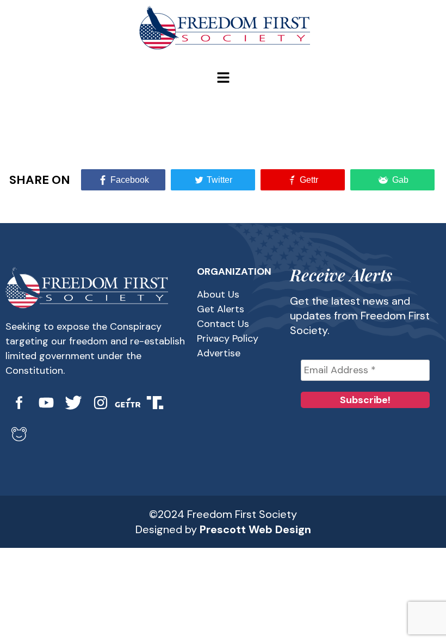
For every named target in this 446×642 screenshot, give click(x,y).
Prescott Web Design (255, 529)
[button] (223, 78)
